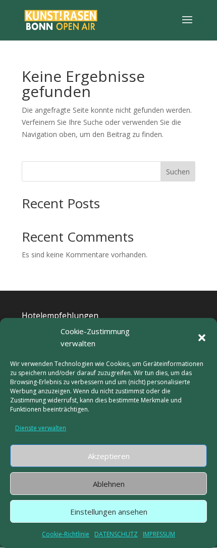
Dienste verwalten (40, 428)
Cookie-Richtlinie (65, 534)
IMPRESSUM (159, 534)
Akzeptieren (109, 456)
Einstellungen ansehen (108, 512)
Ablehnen (109, 484)
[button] (202, 338)
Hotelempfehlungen (60, 315)
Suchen (178, 171)
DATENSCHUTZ (116, 534)
